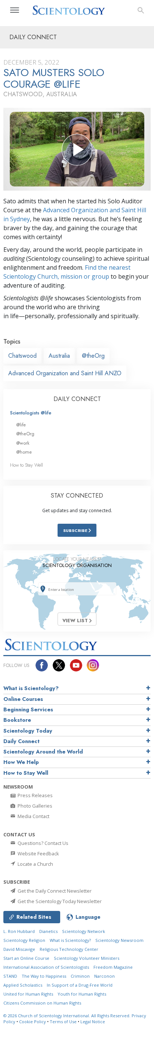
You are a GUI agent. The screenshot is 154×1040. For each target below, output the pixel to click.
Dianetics (48, 931)
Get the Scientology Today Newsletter (59, 901)
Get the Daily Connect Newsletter (54, 890)
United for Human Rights (28, 994)
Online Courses (23, 699)
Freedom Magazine (113, 967)
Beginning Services (28, 709)
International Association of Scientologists (46, 967)
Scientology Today (27, 730)
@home (24, 451)
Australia (59, 355)
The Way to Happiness (44, 976)
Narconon (104, 976)
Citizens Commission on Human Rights (42, 1003)
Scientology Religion (24, 940)
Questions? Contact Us (42, 843)
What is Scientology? (31, 688)
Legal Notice (92, 1021)
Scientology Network (83, 931)
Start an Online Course (26, 958)
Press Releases (34, 795)
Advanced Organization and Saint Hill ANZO (64, 373)
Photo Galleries (34, 805)
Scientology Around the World (43, 751)
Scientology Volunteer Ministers (86, 958)
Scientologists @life (30, 412)
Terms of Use (63, 1021)
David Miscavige (19, 949)
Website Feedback (37, 853)
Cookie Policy (32, 1021)
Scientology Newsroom (119, 940)
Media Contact (32, 816)
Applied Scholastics (22, 985)
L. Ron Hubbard (19, 931)
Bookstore (17, 720)
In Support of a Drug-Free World (80, 985)
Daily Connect (21, 741)
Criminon (80, 976)
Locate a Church (34, 864)
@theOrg (93, 355)
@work (23, 443)
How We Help (21, 762)
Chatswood (22, 355)
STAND (10, 976)
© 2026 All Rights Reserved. (67, 1015)
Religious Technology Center (69, 949)
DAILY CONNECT (77, 399)
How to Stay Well (26, 465)
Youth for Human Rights (82, 994)
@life (21, 424)
